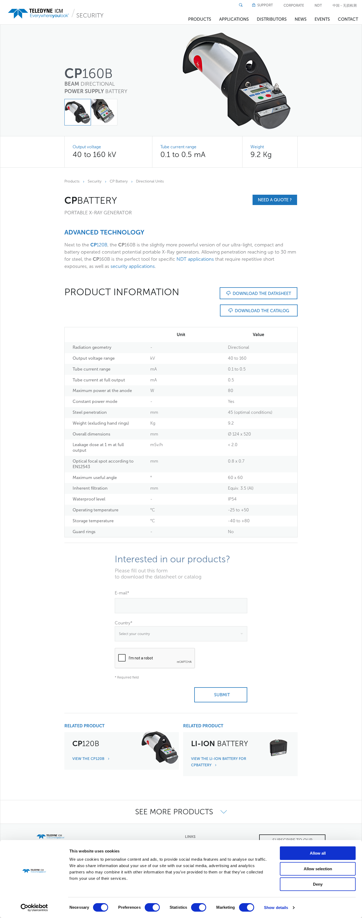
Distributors (272, 19)
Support (265, 5)
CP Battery (119, 181)
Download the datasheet (261, 293)
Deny (318, 884)
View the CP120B (88, 758)
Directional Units (150, 181)
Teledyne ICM (39, 14)
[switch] (152, 907)
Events (322, 19)
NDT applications (195, 259)
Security (90, 15)
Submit (221, 694)
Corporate (294, 5)
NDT (318, 5)
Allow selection (318, 869)
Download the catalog (261, 310)
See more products (175, 811)
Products (199, 19)
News (301, 19)
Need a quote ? (275, 199)
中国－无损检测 (345, 5)
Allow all (318, 853)
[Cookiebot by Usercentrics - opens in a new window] (34, 908)
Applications (234, 19)
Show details (276, 907)
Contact (348, 19)
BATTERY (219, 743)
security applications (133, 266)
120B (98, 245)
